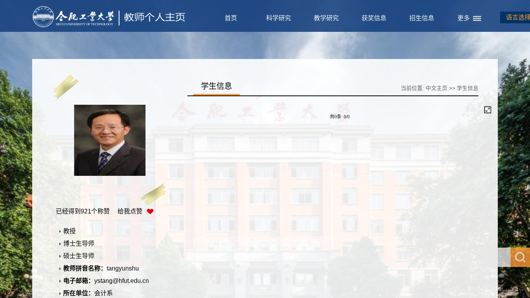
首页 (231, 18)
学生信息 (467, 88)
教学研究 (326, 18)
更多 (463, 18)
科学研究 (278, 18)
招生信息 (421, 18)
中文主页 (436, 88)
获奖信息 (374, 18)
